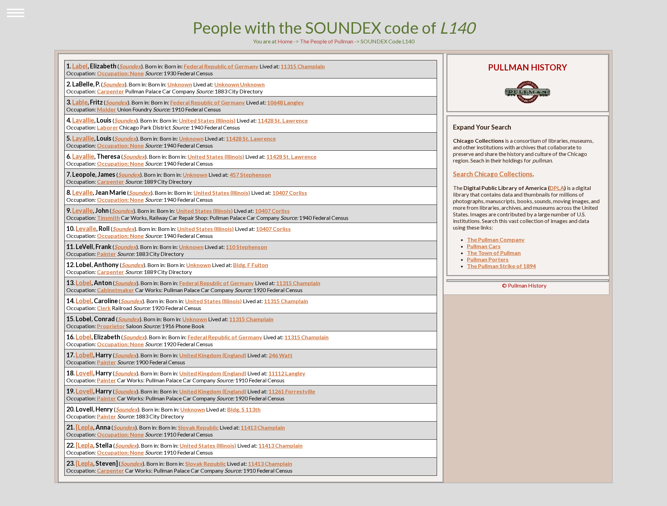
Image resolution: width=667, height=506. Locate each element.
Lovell (84, 373)
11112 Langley (287, 373)
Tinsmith (108, 217)
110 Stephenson (246, 246)
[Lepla (84, 427)
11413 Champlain (263, 427)
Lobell (84, 355)
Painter (106, 253)
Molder (106, 109)
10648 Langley (285, 102)
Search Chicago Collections (493, 174)
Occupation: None (120, 73)
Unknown (179, 84)
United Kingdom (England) (212, 355)
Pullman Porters (488, 259)
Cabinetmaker (115, 290)
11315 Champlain (303, 66)
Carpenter (110, 91)
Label (80, 66)
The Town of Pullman (494, 252)
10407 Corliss (289, 192)
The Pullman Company (496, 239)
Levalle (82, 192)
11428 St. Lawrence (283, 120)
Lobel (83, 283)
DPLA (557, 187)
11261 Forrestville (292, 391)
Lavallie (83, 120)
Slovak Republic (198, 427)
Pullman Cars (484, 246)
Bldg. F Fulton (250, 265)
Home (285, 41)
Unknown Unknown (239, 84)
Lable (80, 102)
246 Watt (281, 355)
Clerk (104, 308)
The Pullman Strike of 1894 (501, 266)
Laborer (107, 127)
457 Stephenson (250, 174)
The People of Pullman (326, 41)
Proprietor (111, 326)
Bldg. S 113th (244, 409)
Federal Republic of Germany (221, 66)
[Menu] (15, 12)
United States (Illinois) (207, 120)
